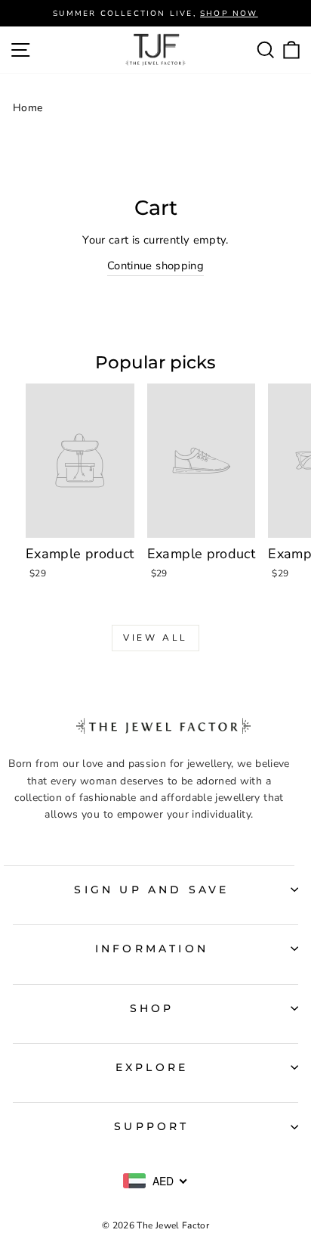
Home (27, 108)
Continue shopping (155, 265)
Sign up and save (151, 889)
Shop (152, 1008)
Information (151, 948)
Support (151, 1126)
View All (155, 638)
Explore (151, 1067)
